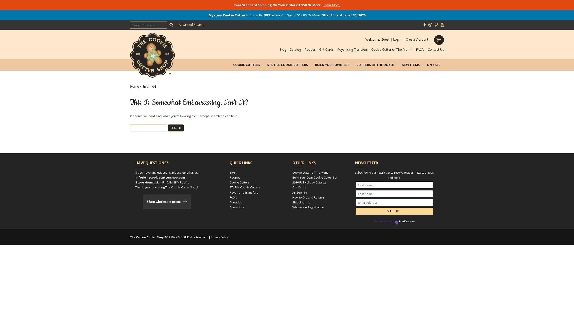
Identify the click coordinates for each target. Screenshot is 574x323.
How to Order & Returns (308, 197)
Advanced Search (191, 24)
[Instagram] (430, 25)
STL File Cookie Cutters (287, 65)
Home (134, 86)
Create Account (417, 39)
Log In (397, 39)
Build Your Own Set (332, 65)
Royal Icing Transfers (352, 49)
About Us (236, 202)
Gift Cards (326, 49)
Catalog (295, 49)
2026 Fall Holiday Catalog (309, 182)
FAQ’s (420, 49)
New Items (411, 65)
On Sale (433, 65)
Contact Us (436, 49)
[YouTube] (442, 25)
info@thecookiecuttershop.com (160, 177)
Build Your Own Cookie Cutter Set (314, 177)
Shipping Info (301, 202)
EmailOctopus (407, 221)
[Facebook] (424, 25)
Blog (282, 49)
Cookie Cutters (246, 65)
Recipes (310, 49)
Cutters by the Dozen (376, 65)
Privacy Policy (219, 237)
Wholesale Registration (308, 207)
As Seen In (299, 192)
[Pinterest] (436, 25)
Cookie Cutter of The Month (391, 49)
